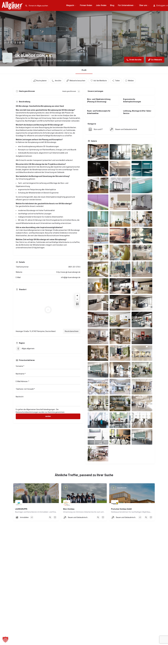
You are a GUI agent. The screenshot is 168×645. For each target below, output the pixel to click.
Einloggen (160, 5)
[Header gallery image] (28, 38)
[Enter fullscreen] (77, 304)
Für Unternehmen (125, 5)
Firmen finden (86, 5)
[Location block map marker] (48, 309)
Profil (84, 70)
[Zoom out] (77, 299)
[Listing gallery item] (98, 152)
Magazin (70, 5)
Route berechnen (71, 331)
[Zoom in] (77, 295)
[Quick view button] (50, 517)
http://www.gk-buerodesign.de (68, 272)
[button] (5, 639)
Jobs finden (101, 5)
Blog (112, 5)
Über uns (143, 5)
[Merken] (55, 517)
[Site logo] (12, 5)
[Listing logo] (7, 58)
